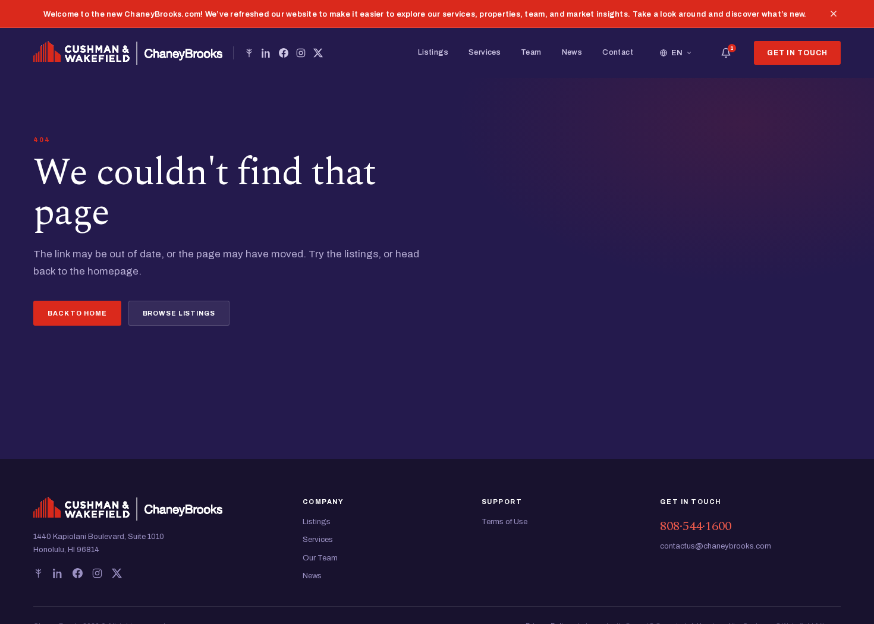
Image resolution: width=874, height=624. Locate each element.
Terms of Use (504, 522)
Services (485, 52)
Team (531, 52)
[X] (318, 53)
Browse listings (179, 313)
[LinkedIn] (266, 53)
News (572, 52)
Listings (433, 52)
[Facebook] (283, 53)
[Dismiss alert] (833, 14)
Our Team (320, 558)
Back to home (77, 313)
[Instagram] (301, 53)
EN (677, 53)
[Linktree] (249, 53)
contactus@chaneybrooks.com (715, 546)
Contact (617, 52)
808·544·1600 (695, 526)
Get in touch (797, 53)
